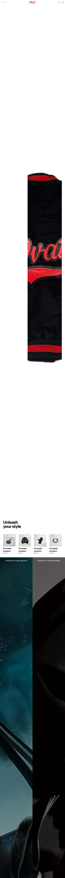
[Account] (59, 2)
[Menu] (2, 2)
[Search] (5, 2)
